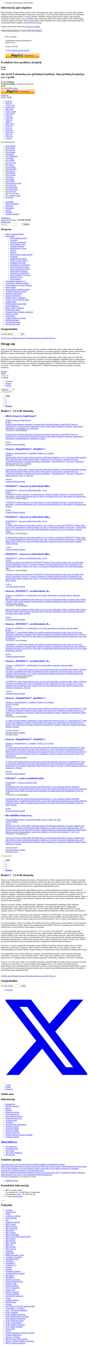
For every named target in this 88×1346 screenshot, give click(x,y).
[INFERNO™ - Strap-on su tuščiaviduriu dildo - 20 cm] (26, 558)
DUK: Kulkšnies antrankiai (15, 1314)
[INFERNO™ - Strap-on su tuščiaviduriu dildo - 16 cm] (26, 490)
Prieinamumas (11, 1212)
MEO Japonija (11, 1249)
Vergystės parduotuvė (13, 296)
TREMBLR (10, 1278)
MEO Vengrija (11, 1243)
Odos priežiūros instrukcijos (16, 1318)
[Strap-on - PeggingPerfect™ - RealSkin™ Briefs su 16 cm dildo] (30, 453)
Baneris (8, 1108)
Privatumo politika (12, 1131)
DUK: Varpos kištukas (14, 1323)
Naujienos (9, 206)
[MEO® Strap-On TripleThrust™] (18, 420)
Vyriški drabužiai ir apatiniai (16, 318)
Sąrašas (8, 386)
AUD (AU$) (10, 105)
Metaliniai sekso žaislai (18, 259)
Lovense (9, 1304)
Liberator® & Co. (16, 277)
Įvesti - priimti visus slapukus (31, 31)
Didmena (9, 212)
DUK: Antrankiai (12, 1312)
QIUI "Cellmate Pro (13, 1288)
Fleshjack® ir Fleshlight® (19, 273)
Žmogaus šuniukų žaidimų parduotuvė (19, 312)
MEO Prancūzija (12, 1228)
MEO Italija (10, 1230)
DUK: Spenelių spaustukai (15, 1325)
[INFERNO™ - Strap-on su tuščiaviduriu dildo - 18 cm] (26, 521)
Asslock (13, 250)
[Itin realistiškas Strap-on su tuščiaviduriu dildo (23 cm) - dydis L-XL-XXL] (33, 820)
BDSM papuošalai (12, 320)
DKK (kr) (9, 120)
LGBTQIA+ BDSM (13, 1216)
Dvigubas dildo (11, 1284)
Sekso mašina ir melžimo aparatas (18, 289)
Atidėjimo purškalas (13, 1222)
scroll (3, 1200)
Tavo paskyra (9, 1141)
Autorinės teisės (11, 1120)
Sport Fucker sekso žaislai (19, 267)
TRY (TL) (9, 136)
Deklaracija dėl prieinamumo (16, 1125)
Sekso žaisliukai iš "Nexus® (20, 275)
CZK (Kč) (9, 118)
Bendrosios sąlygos (12, 1112)
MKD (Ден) (10, 124)
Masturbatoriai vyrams (18, 248)
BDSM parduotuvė (12, 1106)
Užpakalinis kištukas (13, 1271)
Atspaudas (9, 1122)
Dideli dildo (10, 1253)
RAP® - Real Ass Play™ (19, 261)
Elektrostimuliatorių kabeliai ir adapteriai (20, 1333)
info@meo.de (18, 1196)
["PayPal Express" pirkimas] (22, 58)
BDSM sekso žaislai (13, 310)
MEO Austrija (11, 1224)
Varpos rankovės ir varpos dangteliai (19, 285)
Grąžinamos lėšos (12, 1149)
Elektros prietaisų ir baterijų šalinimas (19, 1135)
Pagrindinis (10, 202)
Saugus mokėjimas (12, 1114)
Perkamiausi (10, 208)
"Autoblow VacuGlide (14, 1257)
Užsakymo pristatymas (14, 1118)
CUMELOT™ (11, 1265)
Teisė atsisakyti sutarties (14, 1116)
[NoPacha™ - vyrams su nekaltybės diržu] (21, 783)
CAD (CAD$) (11, 112)
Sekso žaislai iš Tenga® (18, 271)
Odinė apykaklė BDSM (14, 1282)
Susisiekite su (6, 218)
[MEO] (6, 222)
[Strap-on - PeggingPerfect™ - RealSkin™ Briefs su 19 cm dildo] (30, 702)
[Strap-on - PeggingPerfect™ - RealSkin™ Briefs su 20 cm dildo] (30, 743)
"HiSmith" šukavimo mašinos (16, 291)
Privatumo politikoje (33, 27)
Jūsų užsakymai (11, 1146)
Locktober (9, 1251)
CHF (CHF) (10, 114)
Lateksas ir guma (12, 314)
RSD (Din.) (10, 132)
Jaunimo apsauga (12, 1181)
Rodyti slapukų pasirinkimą (11, 31)
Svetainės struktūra (12, 1137)
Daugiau (4, 371)
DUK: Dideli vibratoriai (14, 1327)
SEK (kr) (9, 134)
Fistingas (9, 1267)
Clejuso (8, 1298)
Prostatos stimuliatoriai (18, 242)
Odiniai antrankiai (12, 1286)
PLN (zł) (9, 128)
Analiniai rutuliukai (17, 246)
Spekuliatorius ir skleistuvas (20, 265)
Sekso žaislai (10, 236)
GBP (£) (9, 122)
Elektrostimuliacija (12, 306)
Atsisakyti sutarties (12, 214)
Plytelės (8, 384)
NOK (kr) (9, 126)
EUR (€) (9, 101)
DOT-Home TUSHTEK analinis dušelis (20, 1306)
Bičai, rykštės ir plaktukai (15, 308)
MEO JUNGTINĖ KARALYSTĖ (18, 1237)
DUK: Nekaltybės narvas (15, 1321)
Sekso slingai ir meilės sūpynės (21, 255)
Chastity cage (10, 1290)
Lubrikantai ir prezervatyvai (16, 281)
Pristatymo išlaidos (12, 1129)
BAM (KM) (10, 107)
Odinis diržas (10, 316)
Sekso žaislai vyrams (17, 244)
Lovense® (14, 240)
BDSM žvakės (11, 1302)
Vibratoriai (14, 257)
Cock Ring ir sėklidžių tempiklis (17, 283)
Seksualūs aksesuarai (13, 322)
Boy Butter (10, 1275)
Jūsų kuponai (10, 1155)
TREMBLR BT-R (12, 1259)
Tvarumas (9, 1210)
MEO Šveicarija (11, 1226)
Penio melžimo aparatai (18, 238)
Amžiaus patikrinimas (13, 1335)
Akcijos (8, 210)
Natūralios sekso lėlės (18, 263)
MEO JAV (9, 1245)
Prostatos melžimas (12, 1294)
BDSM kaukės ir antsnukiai (16, 298)
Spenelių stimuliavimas (14, 293)
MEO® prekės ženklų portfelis (17, 1339)
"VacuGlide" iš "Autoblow (15, 1308)
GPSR (8, 1214)
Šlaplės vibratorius (12, 1292)
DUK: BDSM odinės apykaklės (17, 1316)
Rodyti (3, 373)
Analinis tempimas (12, 1300)
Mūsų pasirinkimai (12, 204)
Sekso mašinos (15, 279)
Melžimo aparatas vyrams (15, 1255)
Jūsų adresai (10, 1151)
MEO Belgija (10, 1241)
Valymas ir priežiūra (13, 1337)
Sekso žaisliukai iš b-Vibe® (20, 269)
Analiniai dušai (11, 302)
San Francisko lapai (13, 324)
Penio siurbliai (11, 287)
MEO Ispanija (11, 1232)
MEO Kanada (11, 1247)
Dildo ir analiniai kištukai (15, 234)
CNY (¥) (9, 116)
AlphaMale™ (10, 1263)
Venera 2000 (10, 1329)
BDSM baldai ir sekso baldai (16, 304)
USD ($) (9, 103)
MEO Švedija (10, 1239)
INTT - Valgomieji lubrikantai (16, 1310)
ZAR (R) (9, 138)
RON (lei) (9, 130)
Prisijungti (4, 95)
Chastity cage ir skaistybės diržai (17, 300)
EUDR (8, 1331)
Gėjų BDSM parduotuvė (14, 1296)
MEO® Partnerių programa (15, 1343)
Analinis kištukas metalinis (15, 1273)
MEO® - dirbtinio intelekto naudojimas (20, 1341)
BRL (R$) (9, 110)
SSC (7, 1220)
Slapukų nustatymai (13, 1133)
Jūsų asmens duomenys (14, 1153)
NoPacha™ (10, 1261)
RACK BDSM (11, 1218)
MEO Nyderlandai (12, 1234)
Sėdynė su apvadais (13, 1280)
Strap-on (13, 252)
